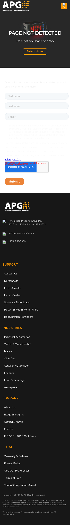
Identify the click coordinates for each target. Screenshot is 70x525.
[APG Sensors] (20, 6)
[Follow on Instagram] (13, 254)
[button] (56, 6)
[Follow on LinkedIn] (22, 254)
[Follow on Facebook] (6, 254)
